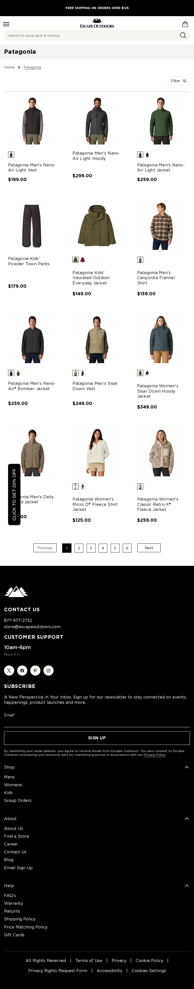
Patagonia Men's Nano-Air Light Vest (32, 168)
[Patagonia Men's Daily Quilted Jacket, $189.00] (32, 452)
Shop (9, 767)
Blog (8, 859)
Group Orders (18, 800)
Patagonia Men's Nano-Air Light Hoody (96, 156)
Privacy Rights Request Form (57, 970)
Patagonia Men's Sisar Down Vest (95, 386)
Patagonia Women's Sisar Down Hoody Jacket (157, 391)
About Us (13, 828)
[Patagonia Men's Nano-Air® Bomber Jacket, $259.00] (32, 339)
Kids (8, 792)
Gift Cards (14, 935)
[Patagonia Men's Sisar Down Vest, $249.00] (97, 339)
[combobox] (97, 35)
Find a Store (16, 836)
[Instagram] (48, 670)
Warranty (13, 903)
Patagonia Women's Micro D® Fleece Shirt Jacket (95, 504)
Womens (13, 784)
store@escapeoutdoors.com (32, 626)
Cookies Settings (149, 970)
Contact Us (15, 852)
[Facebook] (22, 670)
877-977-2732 (18, 620)
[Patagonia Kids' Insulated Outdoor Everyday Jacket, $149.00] (97, 226)
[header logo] (97, 23)
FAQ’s (10, 895)
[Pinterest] (35, 670)
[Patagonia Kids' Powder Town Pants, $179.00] (32, 226)
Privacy (119, 960)
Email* (9, 715)
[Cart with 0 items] (185, 23)
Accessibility (109, 970)
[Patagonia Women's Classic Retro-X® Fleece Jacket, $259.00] (161, 452)
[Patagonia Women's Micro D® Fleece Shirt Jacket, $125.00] (97, 452)
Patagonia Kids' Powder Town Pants (29, 261)
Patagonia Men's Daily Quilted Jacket (31, 500)
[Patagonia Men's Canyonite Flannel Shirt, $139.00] (161, 226)
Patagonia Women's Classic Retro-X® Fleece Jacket (157, 504)
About (10, 818)
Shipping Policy (19, 919)
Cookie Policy (149, 960)
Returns (12, 911)
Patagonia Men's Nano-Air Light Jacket (161, 168)
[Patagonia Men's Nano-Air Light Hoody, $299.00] (97, 120)
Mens (9, 777)
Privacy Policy (154, 755)
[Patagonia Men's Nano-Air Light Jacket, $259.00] (161, 120)
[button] (11, 155)
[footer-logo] (16, 595)
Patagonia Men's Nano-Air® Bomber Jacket (32, 386)
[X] (9, 670)
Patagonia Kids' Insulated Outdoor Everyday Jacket (91, 278)
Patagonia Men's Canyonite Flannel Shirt (156, 278)
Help (9, 885)
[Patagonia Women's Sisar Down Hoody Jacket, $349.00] (161, 339)
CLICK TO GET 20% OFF (14, 495)
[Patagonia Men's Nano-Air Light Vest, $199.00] (32, 120)
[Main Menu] (6, 24)
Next (149, 548)
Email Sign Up (18, 867)
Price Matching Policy (25, 927)
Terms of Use (88, 960)
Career (11, 844)
